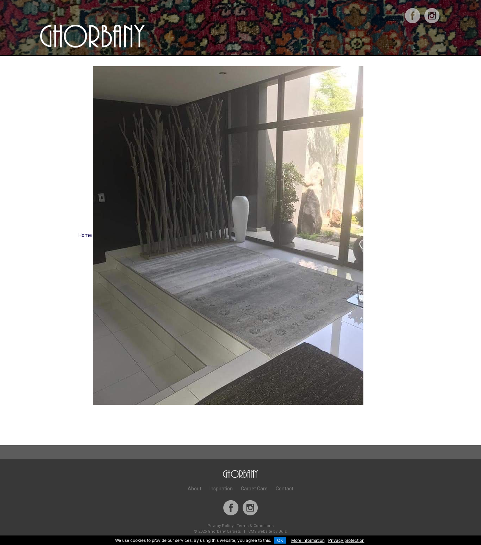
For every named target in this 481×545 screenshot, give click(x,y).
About (194, 488)
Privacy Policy (220, 525)
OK (280, 540)
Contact (284, 488)
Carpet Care (254, 488)
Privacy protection (346, 540)
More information (308, 540)
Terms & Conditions (255, 525)
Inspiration (221, 488)
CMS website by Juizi (268, 531)
